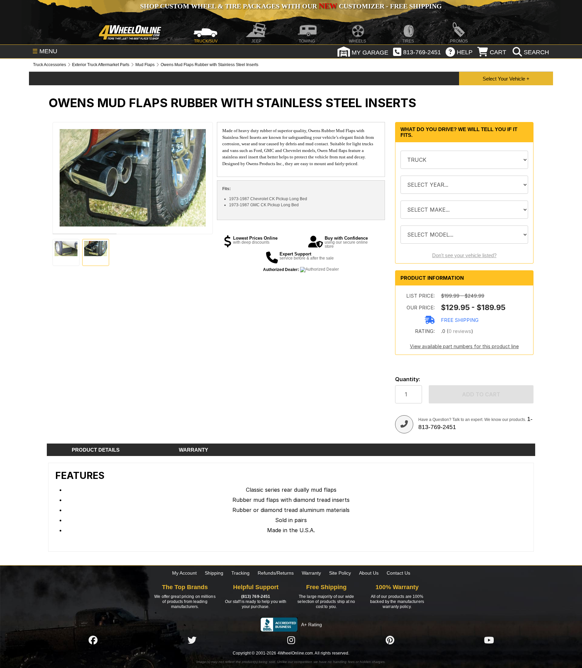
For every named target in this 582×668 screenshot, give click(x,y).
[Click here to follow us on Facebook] (93, 640)
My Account (184, 573)
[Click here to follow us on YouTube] (489, 640)
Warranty (311, 573)
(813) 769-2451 (255, 596)
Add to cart (481, 394)
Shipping (214, 573)
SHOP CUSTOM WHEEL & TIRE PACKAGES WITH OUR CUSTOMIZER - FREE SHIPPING (291, 6)
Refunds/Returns (276, 573)
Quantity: (407, 379)
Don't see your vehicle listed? (464, 255)
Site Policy (340, 573)
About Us (369, 573)
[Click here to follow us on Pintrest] (390, 640)
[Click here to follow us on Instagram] (291, 640)
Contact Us (398, 573)
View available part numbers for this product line (464, 346)
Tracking (240, 573)
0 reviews (460, 331)
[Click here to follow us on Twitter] (192, 640)
